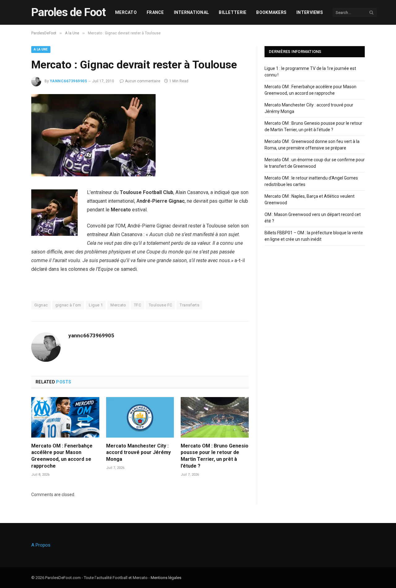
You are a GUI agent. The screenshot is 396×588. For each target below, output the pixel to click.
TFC (137, 305)
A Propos (40, 545)
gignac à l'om (68, 305)
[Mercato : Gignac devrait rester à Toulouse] (93, 174)
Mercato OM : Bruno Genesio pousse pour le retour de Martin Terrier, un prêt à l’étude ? (214, 456)
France (155, 12)
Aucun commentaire (142, 81)
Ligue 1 (96, 305)
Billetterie (232, 12)
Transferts (189, 305)
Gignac (41, 305)
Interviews (309, 12)
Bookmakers (271, 12)
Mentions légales (166, 577)
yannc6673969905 (68, 81)
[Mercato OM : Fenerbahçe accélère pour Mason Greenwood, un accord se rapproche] (65, 417)
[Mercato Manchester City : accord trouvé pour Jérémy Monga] (140, 417)
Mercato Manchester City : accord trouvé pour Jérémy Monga (138, 452)
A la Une (41, 49)
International (191, 12)
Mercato (126, 12)
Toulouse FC (160, 305)
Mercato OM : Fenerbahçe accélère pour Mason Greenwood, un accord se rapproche (62, 456)
